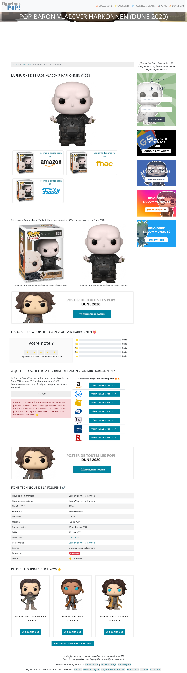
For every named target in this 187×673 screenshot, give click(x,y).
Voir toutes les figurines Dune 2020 (73, 643)
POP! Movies (74, 553)
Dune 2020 (74, 537)
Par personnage (108, 664)
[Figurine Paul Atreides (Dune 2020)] (114, 594)
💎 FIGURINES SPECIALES (144, 5)
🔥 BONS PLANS (176, 5)
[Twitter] (156, 233)
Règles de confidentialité (113, 669)
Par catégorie (124, 664)
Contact (78, 669)
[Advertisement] (93, 42)
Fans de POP (133, 669)
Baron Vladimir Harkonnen (82, 542)
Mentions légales (91, 669)
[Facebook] (156, 173)
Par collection (91, 664)
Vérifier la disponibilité (104, 385)
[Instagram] (156, 203)
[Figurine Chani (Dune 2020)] (72, 594)
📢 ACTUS (162, 5)
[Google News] (156, 142)
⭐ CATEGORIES (122, 5)
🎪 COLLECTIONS (104, 5)
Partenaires (155, 669)
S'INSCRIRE (156, 119)
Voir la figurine (30, 632)
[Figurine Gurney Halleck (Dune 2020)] (30, 594)
